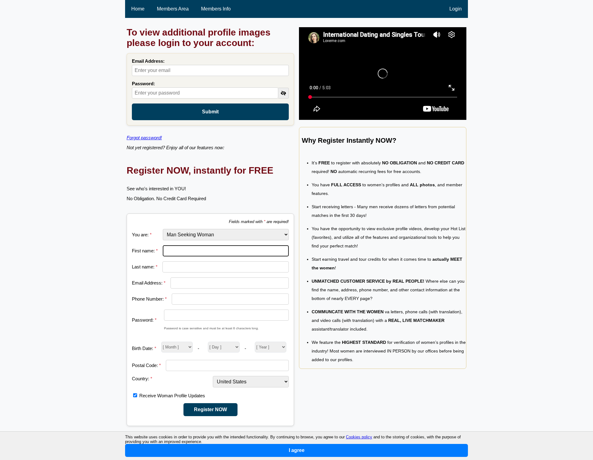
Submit (210, 111)
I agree (297, 450)
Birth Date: (144, 348)
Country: (142, 378)
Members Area (173, 8)
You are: (142, 234)
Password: (143, 83)
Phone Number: (149, 299)
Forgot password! (144, 137)
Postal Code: (146, 365)
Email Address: (148, 61)
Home (138, 8)
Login (455, 8)
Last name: (145, 266)
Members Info (216, 8)
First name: (145, 250)
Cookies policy (359, 437)
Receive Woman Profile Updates (172, 395)
